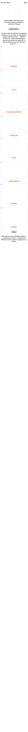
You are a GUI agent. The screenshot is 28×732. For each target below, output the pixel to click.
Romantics (14, 66)
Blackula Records (14, 181)
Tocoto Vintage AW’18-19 (14, 111)
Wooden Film (14, 135)
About (25, 2)
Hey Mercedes (5, 2)
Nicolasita (14, 226)
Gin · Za (14, 89)
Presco (14, 157)
